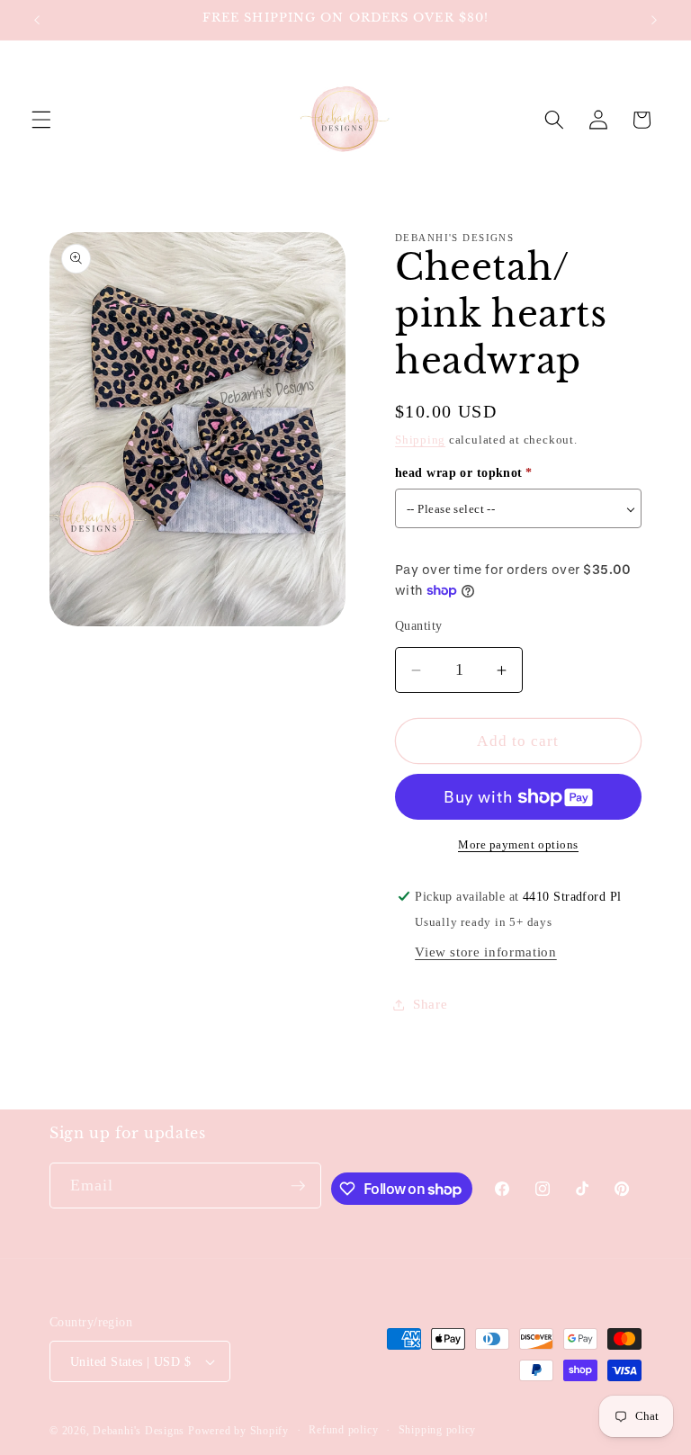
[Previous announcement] (37, 20)
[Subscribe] (297, 1186)
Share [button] (430, 1003)
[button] (41, 119)
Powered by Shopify (238, 1430)
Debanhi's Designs (138, 1430)
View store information (486, 951)
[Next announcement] (654, 20)
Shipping (420, 439)
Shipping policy (438, 1430)
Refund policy (343, 1430)
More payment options (518, 844)
